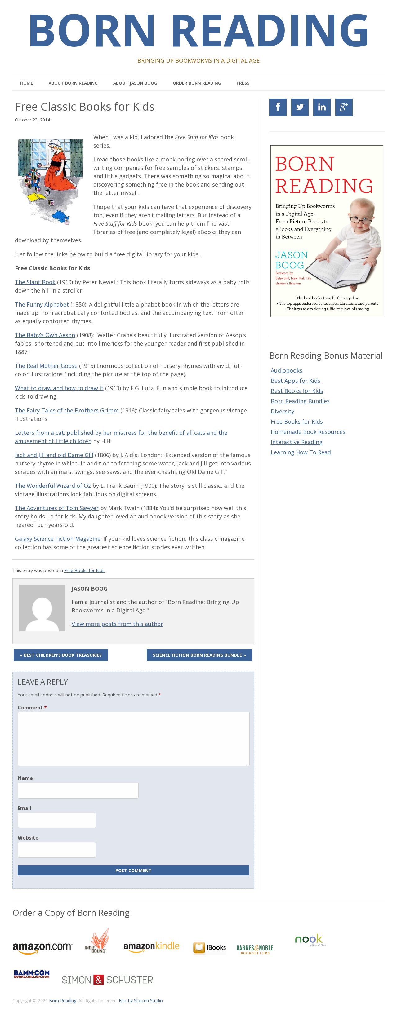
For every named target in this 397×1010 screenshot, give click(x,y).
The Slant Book (35, 282)
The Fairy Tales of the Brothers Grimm (67, 410)
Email (24, 808)
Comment (32, 707)
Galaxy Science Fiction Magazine (57, 538)
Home (26, 83)
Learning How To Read (301, 452)
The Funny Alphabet (42, 304)
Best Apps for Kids (295, 380)
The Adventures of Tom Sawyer (57, 508)
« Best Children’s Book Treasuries (61, 655)
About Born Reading (73, 83)
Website (28, 837)
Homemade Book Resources (308, 431)
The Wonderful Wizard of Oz (53, 485)
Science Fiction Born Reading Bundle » (199, 655)
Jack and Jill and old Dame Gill (54, 455)
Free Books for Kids (84, 570)
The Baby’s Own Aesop (45, 335)
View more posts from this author (117, 624)
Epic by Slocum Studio (141, 1000)
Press (243, 83)
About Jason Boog (135, 83)
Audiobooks (286, 370)
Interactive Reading (297, 442)
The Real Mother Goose (46, 365)
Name (25, 778)
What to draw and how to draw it (59, 388)
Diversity (282, 411)
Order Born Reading (197, 83)
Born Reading (62, 1000)
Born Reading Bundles (300, 401)
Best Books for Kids (297, 391)
